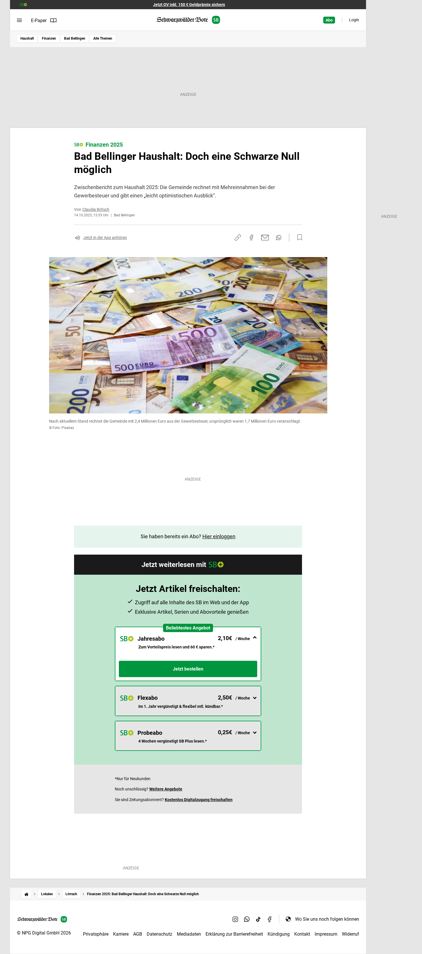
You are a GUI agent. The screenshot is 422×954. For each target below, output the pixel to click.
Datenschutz (159, 934)
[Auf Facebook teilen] (251, 237)
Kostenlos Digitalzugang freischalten (199, 799)
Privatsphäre (96, 934)
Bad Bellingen (74, 38)
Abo (329, 20)
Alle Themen (102, 38)
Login (354, 20)
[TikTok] (258, 919)
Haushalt (27, 38)
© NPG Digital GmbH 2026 (44, 933)
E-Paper (39, 20)
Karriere (121, 934)
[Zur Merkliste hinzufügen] (298, 237)
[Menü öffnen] (19, 20)
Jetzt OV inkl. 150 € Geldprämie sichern (189, 4)
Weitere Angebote (165, 789)
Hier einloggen (218, 536)
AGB (137, 934)
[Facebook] (269, 919)
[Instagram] (235, 919)
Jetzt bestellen (188, 669)
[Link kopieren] (237, 237)
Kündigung (279, 934)
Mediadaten (189, 934)
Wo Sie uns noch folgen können (327, 919)
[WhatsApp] (246, 919)
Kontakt (302, 934)
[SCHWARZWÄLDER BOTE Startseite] (188, 20)
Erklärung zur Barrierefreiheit (234, 934)
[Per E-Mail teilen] (265, 237)
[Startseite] (26, 894)
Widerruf (350, 934)
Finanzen (49, 38)
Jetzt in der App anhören (105, 237)
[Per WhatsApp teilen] (278, 237)
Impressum (326, 934)
